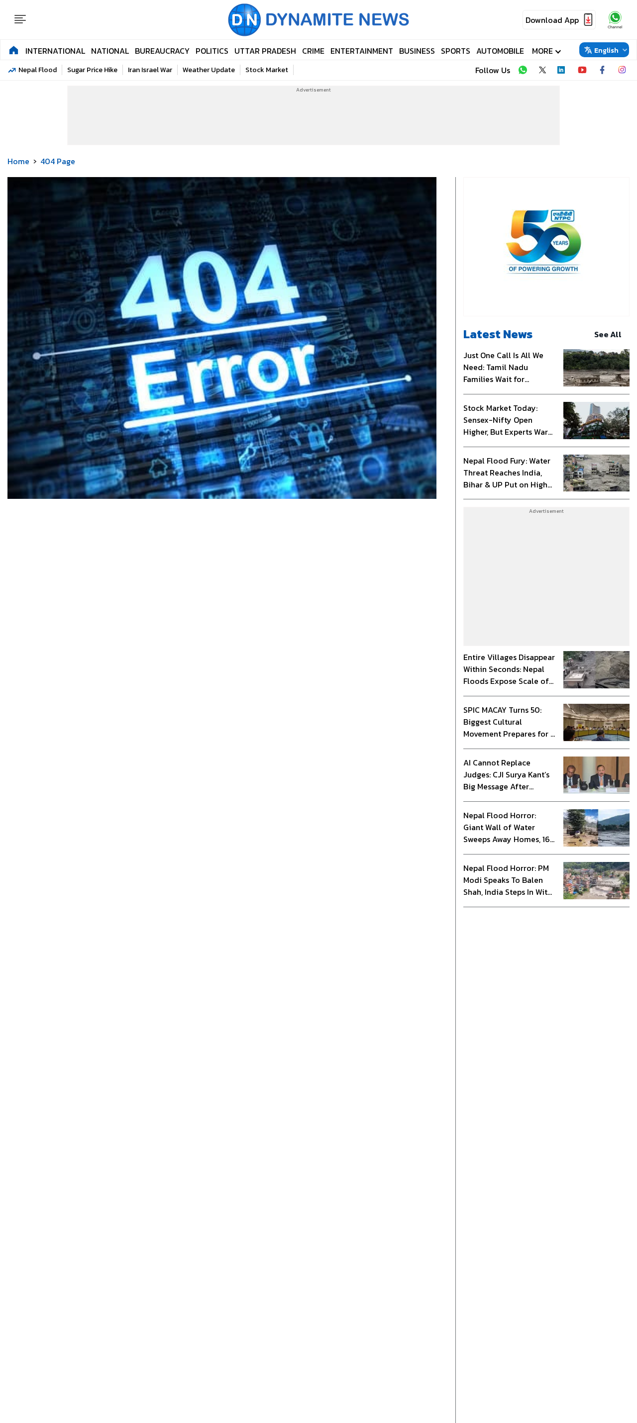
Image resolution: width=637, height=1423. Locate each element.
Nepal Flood (37, 70)
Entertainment (361, 51)
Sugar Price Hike (92, 70)
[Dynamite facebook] (602, 70)
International (55, 51)
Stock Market (266, 70)
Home (18, 161)
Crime (313, 51)
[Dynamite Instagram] (622, 70)
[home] (13, 49)
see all (608, 334)
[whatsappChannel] (615, 19)
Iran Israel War (150, 70)
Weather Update (209, 70)
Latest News (497, 334)
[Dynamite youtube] (582, 70)
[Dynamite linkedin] (562, 70)
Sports (455, 51)
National (110, 51)
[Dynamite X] (542, 70)
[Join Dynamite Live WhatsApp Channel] (522, 70)
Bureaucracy (162, 51)
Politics (212, 51)
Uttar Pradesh (265, 51)
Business (417, 51)
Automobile (500, 51)
